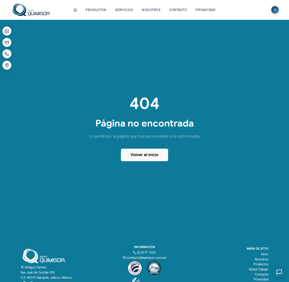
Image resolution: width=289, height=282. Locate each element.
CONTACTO (178, 10)
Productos (260, 264)
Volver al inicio (144, 154)
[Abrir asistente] (279, 272)
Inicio (264, 254)
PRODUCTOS (96, 10)
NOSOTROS (151, 10)
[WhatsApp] (6, 31)
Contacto (261, 275)
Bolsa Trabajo (258, 269)
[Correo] (6, 42)
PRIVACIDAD (205, 10)
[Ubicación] (6, 65)
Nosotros (261, 259)
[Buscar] (275, 10)
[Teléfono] (6, 53)
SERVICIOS (124, 10)
